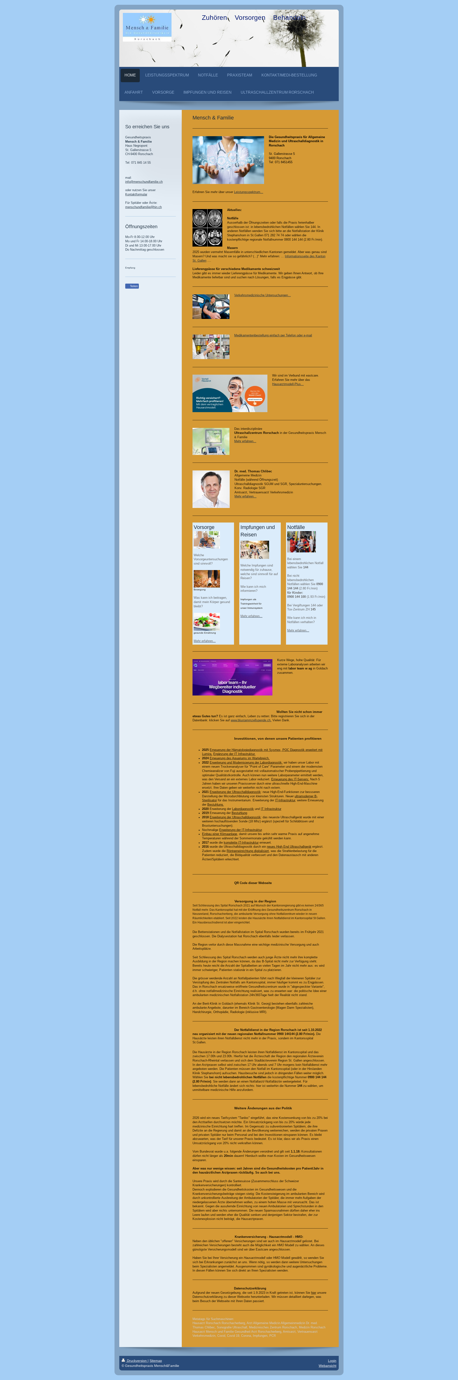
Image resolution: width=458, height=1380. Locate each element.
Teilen (133, 286)
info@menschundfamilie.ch (144, 181)
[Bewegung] (207, 579)
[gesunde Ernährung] (207, 622)
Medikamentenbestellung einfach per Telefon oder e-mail (273, 335)
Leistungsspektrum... (248, 192)
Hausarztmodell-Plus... (288, 384)
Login (332, 1361)
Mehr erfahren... (245, 441)
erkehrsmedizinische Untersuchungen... (263, 295)
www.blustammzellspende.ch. (251, 720)
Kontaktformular (136, 194)
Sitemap (156, 1361)
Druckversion (137, 1361)
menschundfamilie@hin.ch (143, 207)
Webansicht (327, 1366)
